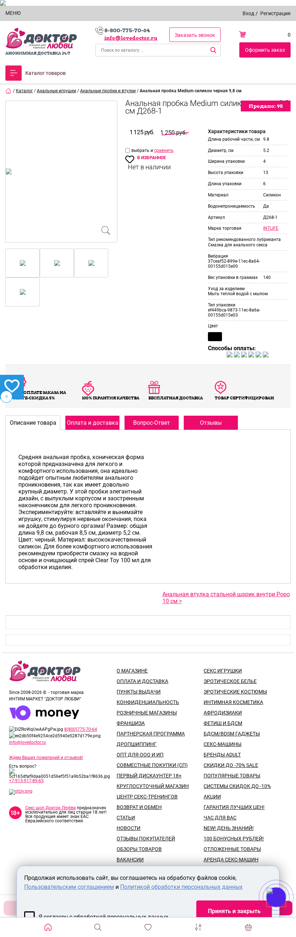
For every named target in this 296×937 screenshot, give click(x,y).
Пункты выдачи (139, 692)
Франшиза (131, 723)
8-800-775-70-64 (127, 30)
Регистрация (275, 13)
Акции (212, 797)
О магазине (132, 671)
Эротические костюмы (235, 692)
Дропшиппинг (137, 744)
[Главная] (8, 90)
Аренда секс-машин (231, 859)
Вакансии (130, 859)
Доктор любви (41, 38)
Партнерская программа (151, 734)
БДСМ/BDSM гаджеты (232, 734)
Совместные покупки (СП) (152, 765)
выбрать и (142, 150)
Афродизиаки (223, 713)
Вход (248, 13)
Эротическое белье (230, 681)
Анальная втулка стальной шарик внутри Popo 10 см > (226, 598)
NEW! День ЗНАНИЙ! (229, 828)
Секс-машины (222, 744)
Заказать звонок (195, 35)
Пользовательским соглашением (69, 886)
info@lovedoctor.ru (130, 38)
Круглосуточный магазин (153, 786)
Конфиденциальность (148, 702)
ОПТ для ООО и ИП (140, 755)
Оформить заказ (265, 50)
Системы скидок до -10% (237, 786)
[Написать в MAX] (286, 911)
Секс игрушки (223, 671)
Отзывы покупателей (146, 838)
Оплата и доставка (142, 681)
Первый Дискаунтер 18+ (149, 776)
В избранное (151, 157)
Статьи (126, 818)
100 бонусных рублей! (234, 838)
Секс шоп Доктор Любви (50, 807)
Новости (128, 828)
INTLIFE (270, 228)
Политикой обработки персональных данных (181, 886)
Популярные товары (232, 776)
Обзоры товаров (139, 849)
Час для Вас (220, 818)
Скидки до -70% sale (231, 765)
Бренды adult (222, 755)
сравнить (164, 150)
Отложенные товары (232, 849)
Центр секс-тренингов (147, 797)
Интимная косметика (233, 702)
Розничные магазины (147, 713)
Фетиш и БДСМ (223, 723)
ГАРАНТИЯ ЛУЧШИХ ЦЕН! (234, 807)
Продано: (266, 106)
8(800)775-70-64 (80, 729)
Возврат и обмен (139, 807)
